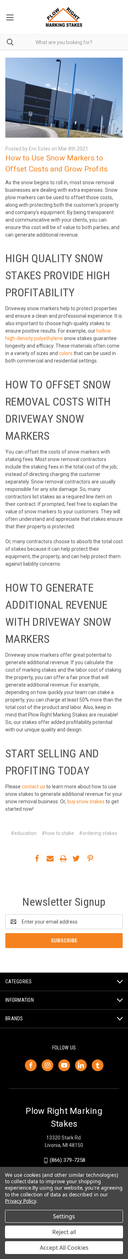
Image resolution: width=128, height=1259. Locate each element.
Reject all (64, 1232)
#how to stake (58, 833)
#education (24, 833)
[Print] (63, 858)
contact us (33, 786)
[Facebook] (37, 858)
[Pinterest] (90, 858)
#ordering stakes (98, 833)
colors (66, 353)
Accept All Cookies (64, 1248)
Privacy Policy (20, 1200)
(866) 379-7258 (67, 1160)
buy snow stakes (86, 801)
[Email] (50, 858)
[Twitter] (76, 858)
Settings (64, 1216)
